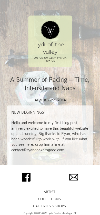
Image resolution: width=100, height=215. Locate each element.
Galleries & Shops (49, 206)
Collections (49, 199)
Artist (49, 192)
